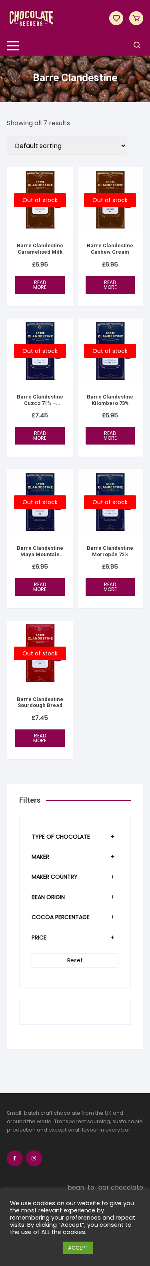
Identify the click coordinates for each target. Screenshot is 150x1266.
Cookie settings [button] (34, 1248)
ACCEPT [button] (78, 1248)
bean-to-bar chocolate (105, 1187)
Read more (39, 284)
